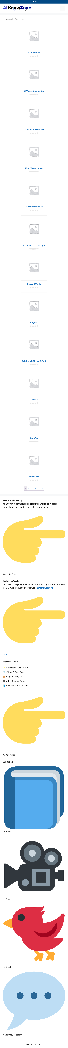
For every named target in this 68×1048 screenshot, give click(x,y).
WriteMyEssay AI (45, 588)
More (5, 655)
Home (5, 19)
